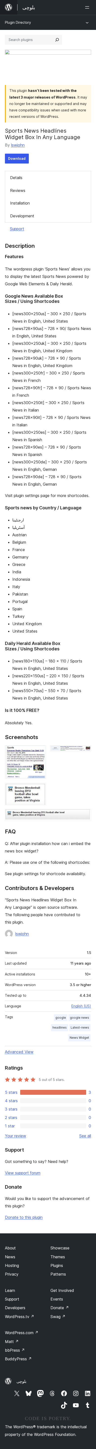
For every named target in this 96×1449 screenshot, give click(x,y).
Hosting (12, 1265)
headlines (59, 1027)
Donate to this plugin (24, 1217)
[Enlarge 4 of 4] (84, 815)
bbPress (15, 1350)
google (60, 1017)
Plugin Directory (18, 22)
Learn (10, 1290)
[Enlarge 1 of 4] (39, 751)
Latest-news (80, 1027)
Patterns (58, 1274)
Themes (57, 1256)
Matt (12, 1341)
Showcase (59, 1247)
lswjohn (18, 145)
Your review (15, 1135)
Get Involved (62, 1290)
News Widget (79, 1037)
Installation (20, 203)
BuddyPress (18, 1358)
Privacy (11, 1274)
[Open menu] (88, 7)
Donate (59, 1307)
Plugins (56, 1265)
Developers (15, 1307)
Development (22, 215)
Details (16, 177)
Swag (57, 1316)
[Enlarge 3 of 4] (39, 789)
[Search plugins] (57, 40)
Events (56, 1299)
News (10, 1256)
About (10, 1247)
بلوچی (21, 1381)
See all (85, 1135)
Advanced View (19, 1051)
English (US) (81, 1006)
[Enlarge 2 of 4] (84, 751)
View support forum (22, 1172)
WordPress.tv (19, 1316)
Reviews (17, 190)
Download (17, 158)
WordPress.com (21, 1332)
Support (17, 228)
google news (79, 1017)
